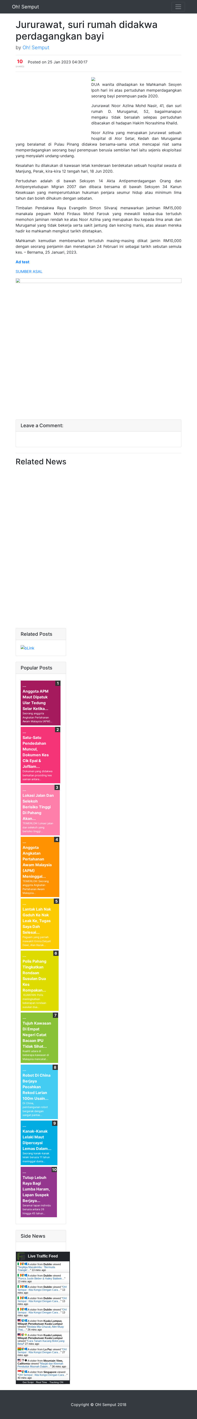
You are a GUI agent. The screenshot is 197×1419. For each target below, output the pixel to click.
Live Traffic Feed (43, 1256)
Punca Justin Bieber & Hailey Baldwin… (41, 1278)
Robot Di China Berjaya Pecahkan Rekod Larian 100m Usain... (36, 1087)
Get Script (28, 1382)
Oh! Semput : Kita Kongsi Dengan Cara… (42, 1288)
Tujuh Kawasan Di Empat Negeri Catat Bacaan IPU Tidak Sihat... (37, 1035)
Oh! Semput (25, 7)
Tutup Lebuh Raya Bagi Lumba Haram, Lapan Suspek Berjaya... (36, 1189)
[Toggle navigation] (178, 7)
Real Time (41, 1382)
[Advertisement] (53, 107)
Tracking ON (56, 1382)
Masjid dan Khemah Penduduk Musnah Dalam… (40, 1365)
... (24, 685)
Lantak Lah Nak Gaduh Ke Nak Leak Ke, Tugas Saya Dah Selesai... (37, 921)
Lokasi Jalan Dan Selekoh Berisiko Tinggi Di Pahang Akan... (38, 807)
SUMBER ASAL (29, 271)
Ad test (22, 261)
